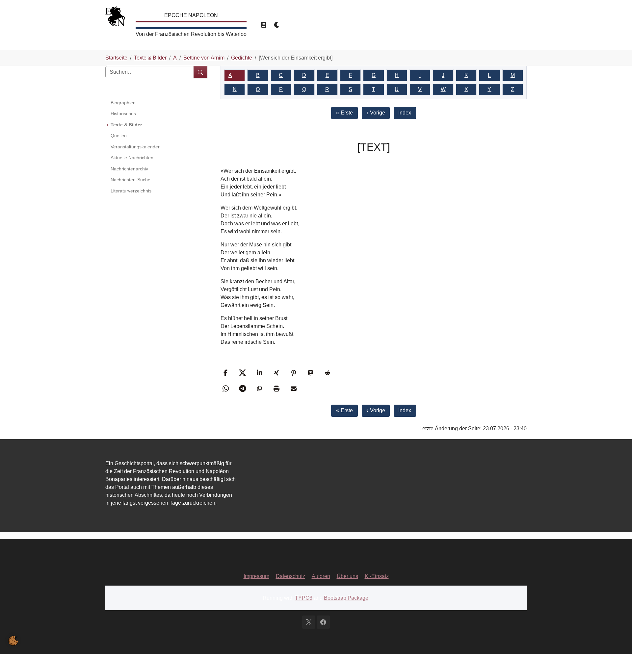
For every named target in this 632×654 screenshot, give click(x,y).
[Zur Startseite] (115, 18)
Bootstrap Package (346, 598)
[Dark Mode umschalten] (277, 25)
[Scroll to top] (617, 639)
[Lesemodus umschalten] (263, 25)
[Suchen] (200, 72)
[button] (226, 373)
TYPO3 (303, 598)
